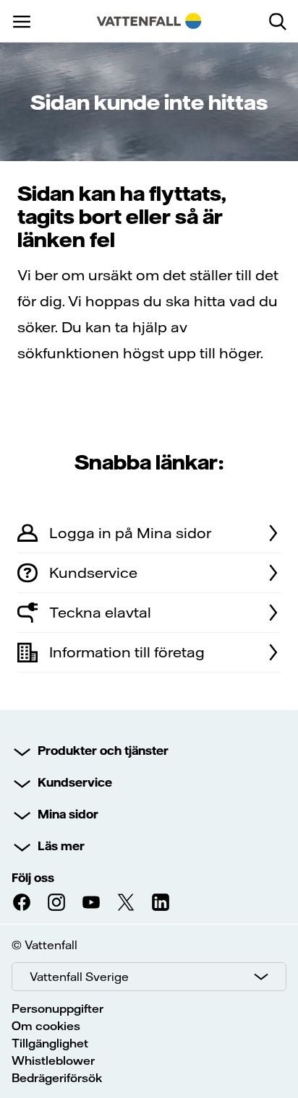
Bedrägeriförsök (57, 1078)
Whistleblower (53, 1060)
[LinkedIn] (160, 902)
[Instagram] (56, 902)
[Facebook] (21, 902)
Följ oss (33, 877)
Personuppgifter (57, 1008)
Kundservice (75, 782)
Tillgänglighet (50, 1043)
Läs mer (61, 846)
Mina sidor (68, 814)
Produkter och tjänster (103, 750)
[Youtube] (91, 902)
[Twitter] (126, 902)
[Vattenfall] (149, 21)
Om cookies (46, 1026)
